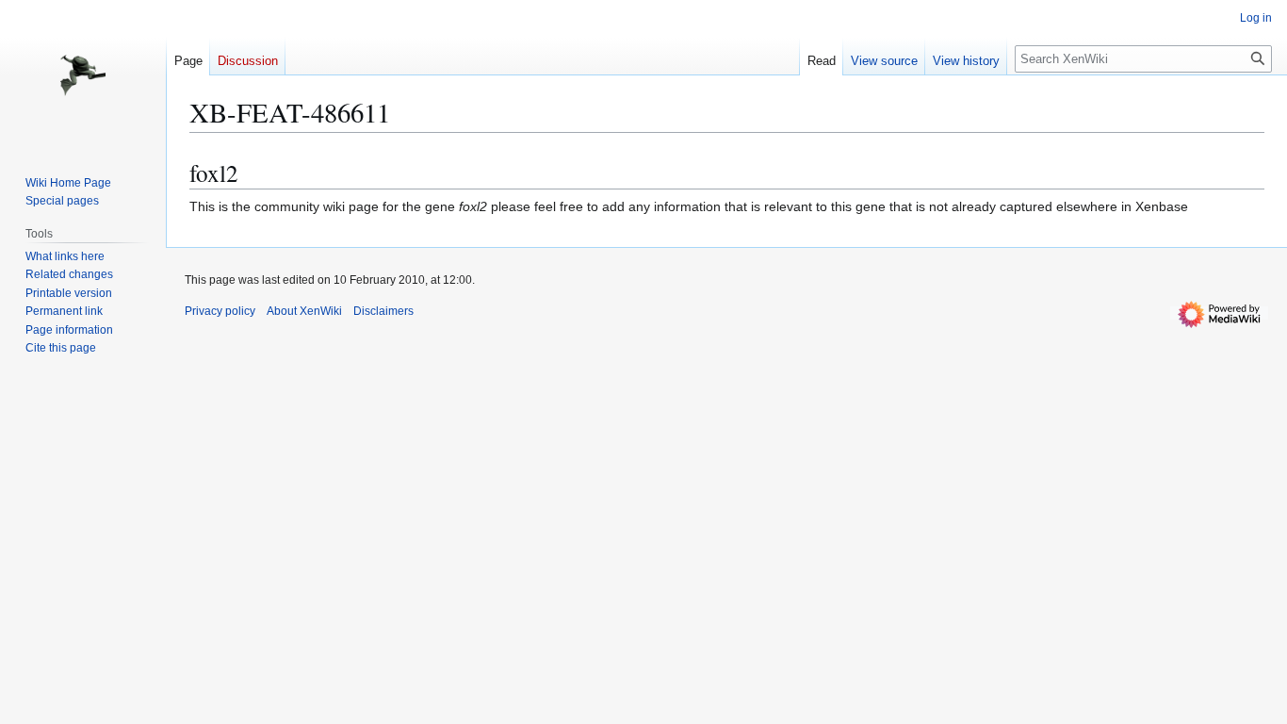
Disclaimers (383, 311)
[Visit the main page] (83, 75)
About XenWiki (304, 311)
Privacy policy (220, 311)
